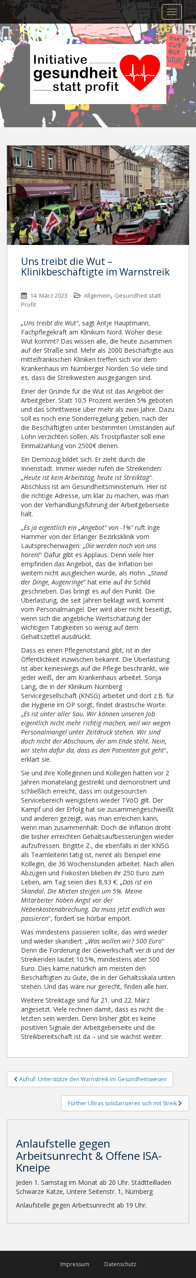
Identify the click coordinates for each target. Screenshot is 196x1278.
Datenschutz (120, 1264)
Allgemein (97, 295)
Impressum (74, 1264)
